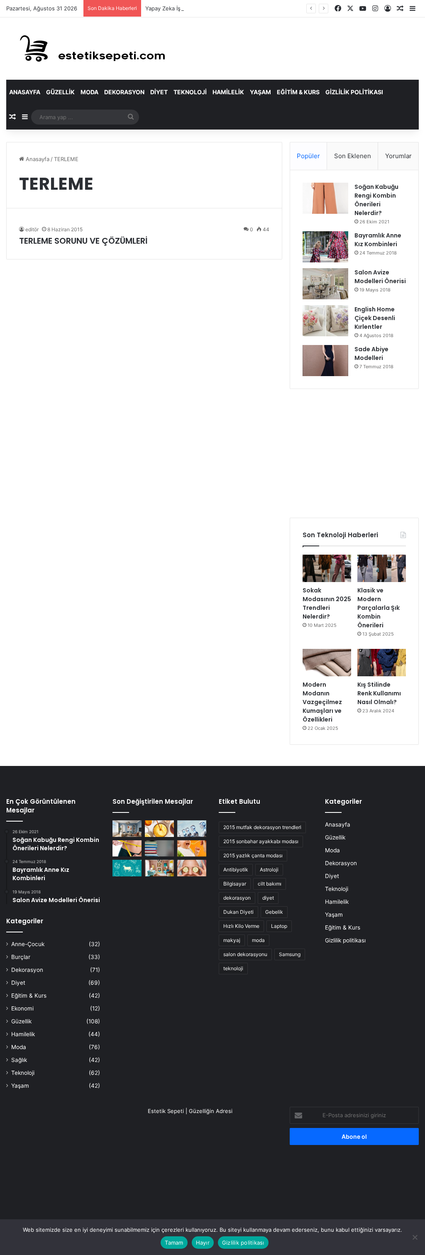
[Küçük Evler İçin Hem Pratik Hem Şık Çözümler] (127, 828)
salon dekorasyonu (245, 954)
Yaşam (260, 91)
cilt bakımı (269, 884)
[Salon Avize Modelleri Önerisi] (325, 283)
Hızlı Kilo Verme (241, 926)
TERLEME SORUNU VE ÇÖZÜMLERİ (83, 241)
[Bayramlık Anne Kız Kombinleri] (325, 246)
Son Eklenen (352, 156)
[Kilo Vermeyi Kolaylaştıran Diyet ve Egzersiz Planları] (127, 848)
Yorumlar (398, 156)
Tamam (174, 1242)
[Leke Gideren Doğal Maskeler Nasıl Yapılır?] (159, 828)
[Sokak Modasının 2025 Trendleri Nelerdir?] (327, 568)
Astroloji (269, 869)
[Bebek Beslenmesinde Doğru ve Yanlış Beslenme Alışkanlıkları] (191, 848)
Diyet (159, 91)
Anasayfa (24, 91)
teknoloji (233, 968)
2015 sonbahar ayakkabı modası (260, 841)
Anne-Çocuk (27, 944)
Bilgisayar (234, 884)
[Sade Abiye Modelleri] (325, 360)
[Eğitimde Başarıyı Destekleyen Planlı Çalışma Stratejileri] (159, 848)
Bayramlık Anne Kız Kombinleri (377, 239)
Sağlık (19, 1060)
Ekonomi (22, 1008)
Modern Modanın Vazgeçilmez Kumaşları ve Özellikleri (322, 702)
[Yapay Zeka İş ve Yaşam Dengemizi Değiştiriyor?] (191, 828)
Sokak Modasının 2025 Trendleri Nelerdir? (327, 603)
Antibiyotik (235, 869)
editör (32, 229)
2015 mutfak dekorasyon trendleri (262, 827)
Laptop (279, 926)
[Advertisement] (354, 453)
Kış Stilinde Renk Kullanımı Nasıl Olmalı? (379, 693)
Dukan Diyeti (238, 912)
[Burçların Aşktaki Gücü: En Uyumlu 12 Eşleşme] (127, 868)
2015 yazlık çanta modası (253, 855)
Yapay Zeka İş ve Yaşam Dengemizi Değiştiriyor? (207, 8)
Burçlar (20, 957)
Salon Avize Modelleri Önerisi (380, 276)
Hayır (203, 1242)
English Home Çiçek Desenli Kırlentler (374, 318)
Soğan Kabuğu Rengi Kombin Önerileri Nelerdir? (376, 200)
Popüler (308, 156)
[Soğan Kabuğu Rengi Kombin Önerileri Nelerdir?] (325, 198)
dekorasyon (237, 898)
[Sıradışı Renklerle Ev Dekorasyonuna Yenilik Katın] (159, 868)
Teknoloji (190, 91)
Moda (89, 91)
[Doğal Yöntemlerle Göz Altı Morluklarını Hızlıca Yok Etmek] (191, 868)
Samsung (289, 954)
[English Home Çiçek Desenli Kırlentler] (325, 320)
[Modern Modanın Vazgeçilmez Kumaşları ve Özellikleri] (327, 662)
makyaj (231, 940)
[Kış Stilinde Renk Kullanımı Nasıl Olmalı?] (381, 662)
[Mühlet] (87, 48)
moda (258, 940)
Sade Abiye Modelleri (371, 353)
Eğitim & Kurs (298, 91)
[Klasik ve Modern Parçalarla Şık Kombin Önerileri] (381, 568)
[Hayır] (414, 1237)
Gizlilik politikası (354, 91)
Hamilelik (228, 91)
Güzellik (60, 91)
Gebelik (274, 912)
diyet (268, 898)
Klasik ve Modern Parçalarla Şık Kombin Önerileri (378, 607)
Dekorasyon (124, 91)
